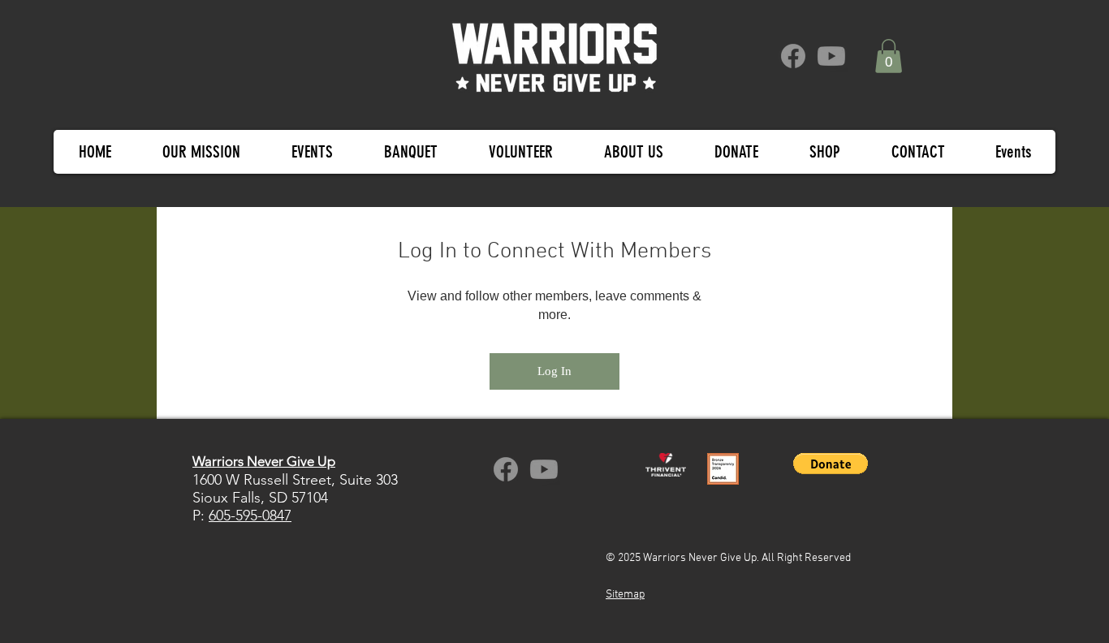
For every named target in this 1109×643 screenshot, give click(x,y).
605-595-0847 (250, 515)
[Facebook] (793, 56)
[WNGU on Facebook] (506, 469)
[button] (888, 56)
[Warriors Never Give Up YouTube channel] (544, 469)
